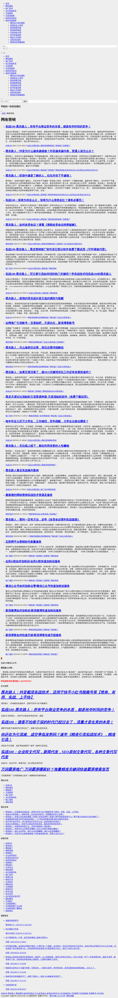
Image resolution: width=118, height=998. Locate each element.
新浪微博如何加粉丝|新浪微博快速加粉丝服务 (33, 610)
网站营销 (39, 317)
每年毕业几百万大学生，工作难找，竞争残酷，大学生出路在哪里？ (47, 421)
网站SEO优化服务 (17, 23)
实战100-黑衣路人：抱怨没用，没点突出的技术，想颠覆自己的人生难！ (35, 814)
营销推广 (59, 146)
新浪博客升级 (15, 28)
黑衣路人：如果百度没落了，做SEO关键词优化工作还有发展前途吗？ (48, 372)
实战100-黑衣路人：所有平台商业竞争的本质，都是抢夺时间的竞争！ (48, 126)
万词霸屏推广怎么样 (14, 906)
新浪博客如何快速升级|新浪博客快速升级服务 (33, 635)
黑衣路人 (37, 146)
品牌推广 (66, 146)
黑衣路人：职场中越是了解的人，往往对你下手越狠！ (39, 175)
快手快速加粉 (15, 35)
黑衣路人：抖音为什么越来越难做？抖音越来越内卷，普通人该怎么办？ (50, 151)
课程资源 (9, 244)
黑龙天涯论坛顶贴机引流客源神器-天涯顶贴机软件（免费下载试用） (47, 396)
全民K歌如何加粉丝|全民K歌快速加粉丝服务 (33, 561)
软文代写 (9, 894)
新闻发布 (9, 911)
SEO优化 (100, 993)
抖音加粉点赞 (15, 32)
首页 (7, 3)
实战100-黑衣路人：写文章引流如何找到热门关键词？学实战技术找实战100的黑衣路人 (59, 273)
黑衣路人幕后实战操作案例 (22, 470)
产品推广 (9, 901)
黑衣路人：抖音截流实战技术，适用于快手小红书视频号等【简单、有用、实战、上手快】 (42, 812)
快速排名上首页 (16, 25)
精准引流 (9, 877)
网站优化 (78, 244)
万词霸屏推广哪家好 (14, 908)
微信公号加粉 (15, 37)
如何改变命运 (11, 18)
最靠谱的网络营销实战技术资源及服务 (29, 494)
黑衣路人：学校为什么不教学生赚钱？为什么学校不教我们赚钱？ (32, 829)
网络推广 (52, 146)
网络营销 (44, 146)
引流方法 (9, 867)
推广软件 (9, 8)
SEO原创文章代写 (13, 896)
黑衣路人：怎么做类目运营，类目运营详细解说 (35, 347)
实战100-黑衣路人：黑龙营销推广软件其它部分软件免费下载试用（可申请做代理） (56, 249)
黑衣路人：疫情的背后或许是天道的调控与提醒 (35, 298)
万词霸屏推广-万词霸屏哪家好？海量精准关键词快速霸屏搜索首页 (55, 769)
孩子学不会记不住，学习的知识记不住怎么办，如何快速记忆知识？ (33, 821)
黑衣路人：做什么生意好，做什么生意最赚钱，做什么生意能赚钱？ (33, 831)
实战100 (9, 146)
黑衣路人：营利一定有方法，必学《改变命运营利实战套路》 (43, 519)
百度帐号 (92, 993)
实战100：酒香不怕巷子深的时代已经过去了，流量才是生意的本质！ (57, 722)
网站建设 (9, 6)
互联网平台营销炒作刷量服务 (23, 541)
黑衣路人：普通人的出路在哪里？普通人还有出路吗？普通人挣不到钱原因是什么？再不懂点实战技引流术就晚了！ (53, 817)
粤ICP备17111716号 (57, 996)
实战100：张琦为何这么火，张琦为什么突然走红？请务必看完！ (45, 200)
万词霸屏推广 (11, 903)
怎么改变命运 (79, 170)
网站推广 (53, 317)
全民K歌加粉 (15, 40)
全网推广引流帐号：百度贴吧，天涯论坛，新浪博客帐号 (40, 322)
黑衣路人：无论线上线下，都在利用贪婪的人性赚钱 (37, 445)
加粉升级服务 (11, 20)
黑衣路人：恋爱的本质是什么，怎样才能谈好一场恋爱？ (29, 826)
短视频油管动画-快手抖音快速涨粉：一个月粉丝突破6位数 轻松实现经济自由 (37, 819)
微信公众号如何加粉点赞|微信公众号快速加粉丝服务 (38, 585)
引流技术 (9, 882)
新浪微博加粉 (15, 30)
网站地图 (70, 996)
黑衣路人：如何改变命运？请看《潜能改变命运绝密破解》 (41, 224)
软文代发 (9, 891)
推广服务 (9, 556)
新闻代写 (9, 889)
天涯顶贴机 (10, 16)
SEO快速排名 (11, 11)
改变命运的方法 (91, 170)
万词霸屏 (9, 13)
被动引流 (9, 879)
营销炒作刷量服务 (17, 42)
